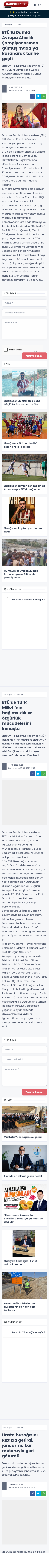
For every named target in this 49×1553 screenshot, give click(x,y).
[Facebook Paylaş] (32, 96)
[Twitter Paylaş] (38, 96)
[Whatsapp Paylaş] (43, 96)
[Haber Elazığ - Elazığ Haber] (15, 5)
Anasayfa (7, 24)
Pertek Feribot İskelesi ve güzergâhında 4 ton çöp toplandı (24, 14)
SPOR (18, 24)
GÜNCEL (19, 694)
